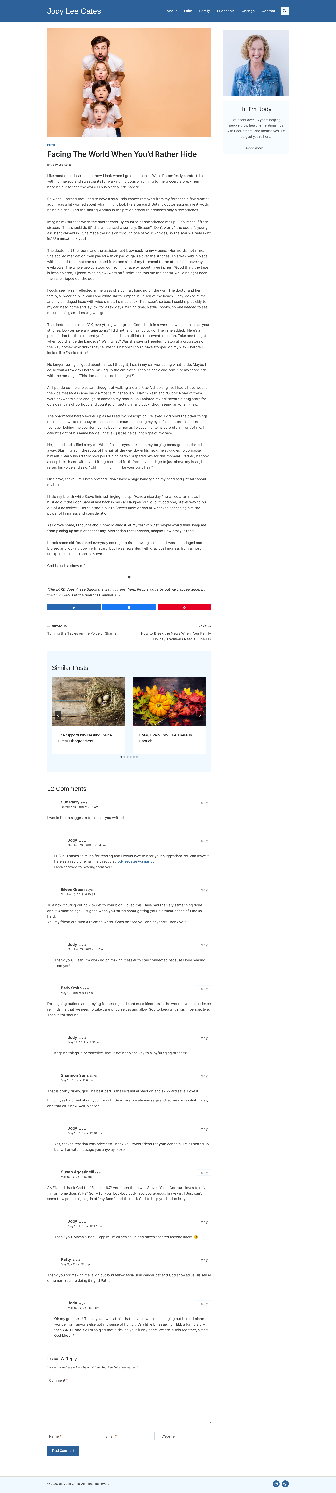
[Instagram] (276, 1483)
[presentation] (88, 701)
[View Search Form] (285, 11)
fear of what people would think (164, 525)
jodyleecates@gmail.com (137, 861)
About (172, 11)
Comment (58, 1381)
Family (204, 11)
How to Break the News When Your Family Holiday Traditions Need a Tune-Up (176, 633)
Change (248, 11)
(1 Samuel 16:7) (109, 595)
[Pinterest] (285, 1483)
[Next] (200, 715)
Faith (188, 11)
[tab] (121, 757)
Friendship (226, 11)
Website (168, 1436)
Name (55, 1436)
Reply (204, 803)
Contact (268, 11)
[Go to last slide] (58, 715)
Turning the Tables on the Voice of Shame (81, 630)
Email (111, 1436)
